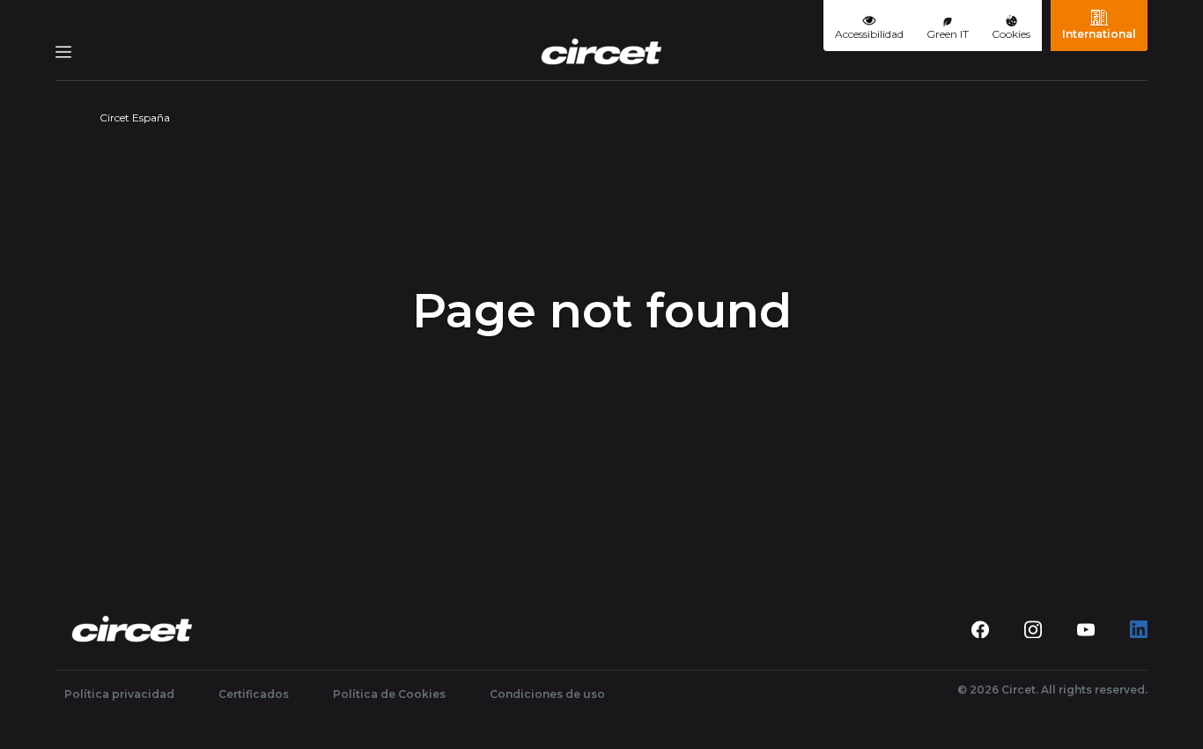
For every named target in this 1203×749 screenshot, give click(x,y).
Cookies (1011, 33)
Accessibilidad (869, 33)
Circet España (135, 117)
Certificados (253, 694)
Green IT (947, 33)
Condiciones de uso (547, 694)
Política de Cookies (389, 694)
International (1099, 33)
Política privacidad (119, 694)
